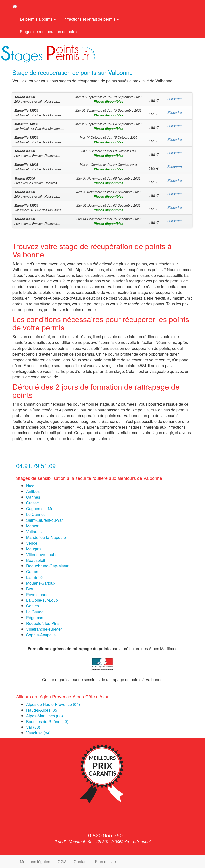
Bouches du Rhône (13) (47, 721)
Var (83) (33, 727)
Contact (81, 861)
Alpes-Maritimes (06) (44, 716)
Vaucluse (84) (38, 733)
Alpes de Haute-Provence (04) (53, 704)
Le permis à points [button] (37, 19)
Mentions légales (35, 861)
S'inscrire (175, 98)
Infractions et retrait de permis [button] (90, 19)
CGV (62, 861)
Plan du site (105, 861)
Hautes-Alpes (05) (42, 710)
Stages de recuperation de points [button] (50, 31)
